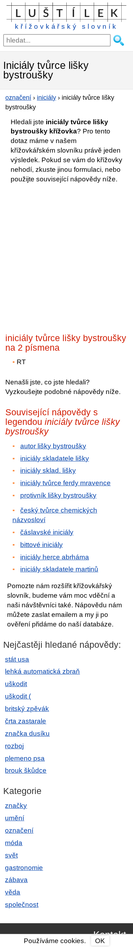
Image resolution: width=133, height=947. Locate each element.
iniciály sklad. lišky (48, 470)
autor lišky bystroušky (53, 446)
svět (11, 855)
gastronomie (24, 867)
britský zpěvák (27, 708)
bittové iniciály (41, 544)
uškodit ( (18, 696)
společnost (21, 904)
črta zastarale (25, 721)
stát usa (17, 659)
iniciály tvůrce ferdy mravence (65, 483)
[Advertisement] (66, 256)
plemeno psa (25, 758)
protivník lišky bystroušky (58, 495)
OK (100, 941)
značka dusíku (27, 733)
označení (19, 830)
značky (16, 805)
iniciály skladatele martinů (59, 569)
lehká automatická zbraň (42, 671)
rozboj (14, 746)
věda (12, 892)
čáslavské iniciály (46, 532)
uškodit (16, 684)
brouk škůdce (25, 770)
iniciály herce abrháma (54, 557)
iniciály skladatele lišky (54, 458)
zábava (16, 879)
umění (14, 818)
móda (13, 843)
